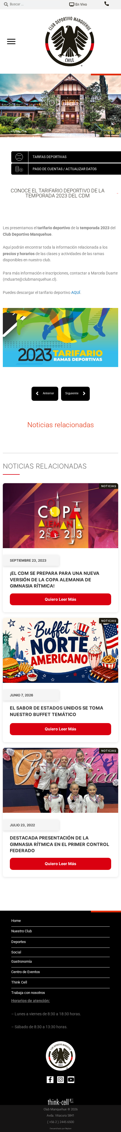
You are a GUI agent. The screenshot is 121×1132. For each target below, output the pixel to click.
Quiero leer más (60, 599)
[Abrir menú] (11, 41)
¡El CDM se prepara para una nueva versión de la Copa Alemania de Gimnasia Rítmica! (54, 579)
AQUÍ (75, 292)
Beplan (68, 1129)
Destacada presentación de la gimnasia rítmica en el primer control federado (59, 844)
